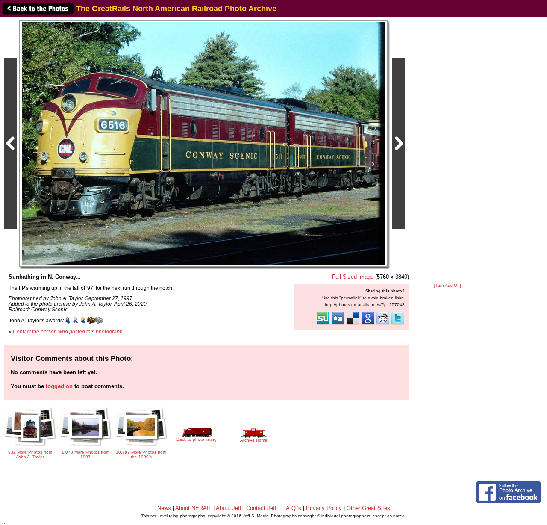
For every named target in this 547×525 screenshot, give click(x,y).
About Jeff (228, 508)
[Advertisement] (447, 150)
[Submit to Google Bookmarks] (368, 324)
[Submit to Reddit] (383, 324)
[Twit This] (398, 324)
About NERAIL (193, 508)
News (164, 508)
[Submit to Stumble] (323, 324)
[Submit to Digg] (338, 324)
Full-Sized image (352, 277)
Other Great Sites (368, 508)
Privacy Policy (324, 508)
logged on (59, 386)
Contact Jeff (261, 508)
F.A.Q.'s (291, 508)
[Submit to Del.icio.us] (353, 324)
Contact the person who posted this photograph (68, 331)
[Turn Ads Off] (447, 285)
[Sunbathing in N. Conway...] (203, 143)
